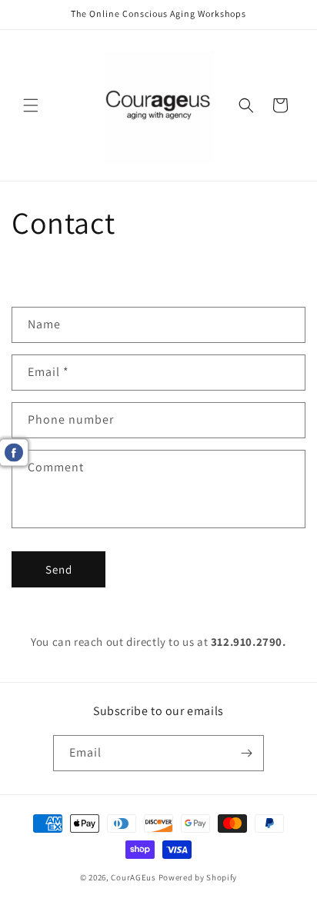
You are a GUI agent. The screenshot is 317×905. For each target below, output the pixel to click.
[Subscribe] (246, 753)
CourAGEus (133, 877)
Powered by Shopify (198, 877)
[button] (31, 105)
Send (58, 569)
